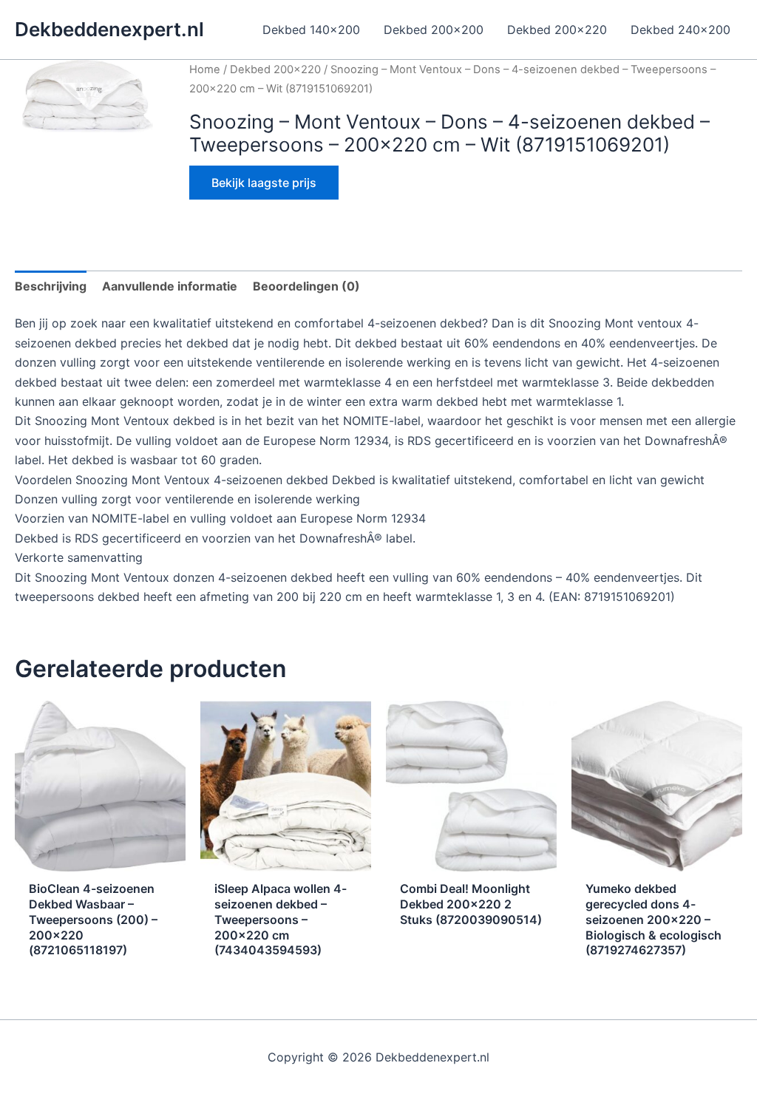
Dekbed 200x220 (275, 69)
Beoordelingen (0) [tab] (306, 286)
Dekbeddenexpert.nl (109, 29)
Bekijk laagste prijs (263, 182)
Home (204, 69)
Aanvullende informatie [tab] (169, 286)
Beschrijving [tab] (50, 286)
